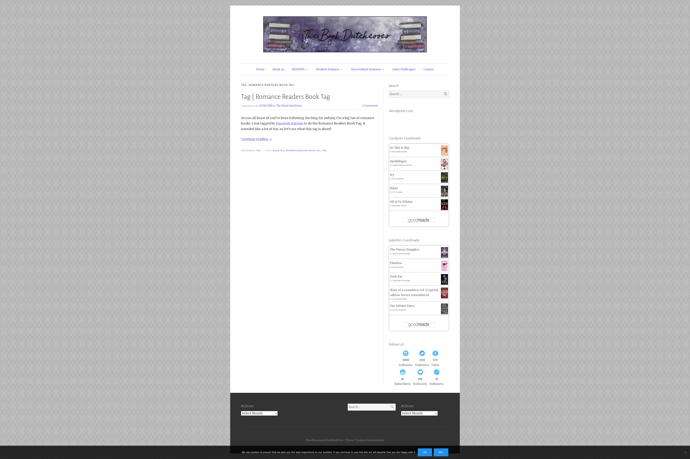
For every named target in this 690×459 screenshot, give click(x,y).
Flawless (396, 263)
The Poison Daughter (405, 249)
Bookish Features (328, 69)
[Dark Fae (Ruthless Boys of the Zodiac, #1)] (444, 283)
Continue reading (256, 139)
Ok (425, 452)
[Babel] (444, 195)
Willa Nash (397, 179)
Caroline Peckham (401, 281)
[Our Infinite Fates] (444, 313)
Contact (428, 69)
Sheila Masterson (401, 254)
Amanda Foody (399, 206)
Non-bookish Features (366, 69)
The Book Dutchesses (289, 105)
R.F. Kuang (397, 192)
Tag (258, 150)
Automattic (377, 440)
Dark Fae (396, 276)
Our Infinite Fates (402, 306)
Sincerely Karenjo (289, 123)
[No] (685, 452)
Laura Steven (399, 310)
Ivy (392, 174)
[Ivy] (444, 181)
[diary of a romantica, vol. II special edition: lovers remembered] (444, 297)
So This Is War (400, 147)
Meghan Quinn (399, 152)
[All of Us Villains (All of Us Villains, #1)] (444, 209)
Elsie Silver (398, 267)
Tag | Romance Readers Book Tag (285, 96)
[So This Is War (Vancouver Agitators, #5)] (444, 154)
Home (260, 69)
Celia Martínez (399, 299)
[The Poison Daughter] (444, 257)
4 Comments (370, 105)
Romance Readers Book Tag (303, 150)
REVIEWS (298, 69)
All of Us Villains (401, 201)
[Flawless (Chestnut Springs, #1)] (444, 270)
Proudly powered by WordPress (324, 440)
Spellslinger (398, 161)
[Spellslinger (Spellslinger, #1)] (444, 169)
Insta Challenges (403, 69)
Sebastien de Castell (402, 165)
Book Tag (279, 150)
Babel (394, 188)
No (441, 452)
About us (278, 69)
